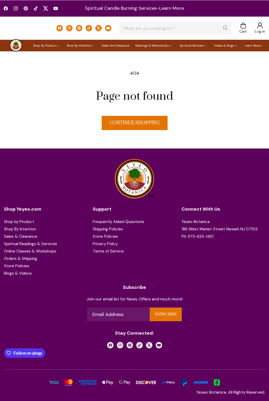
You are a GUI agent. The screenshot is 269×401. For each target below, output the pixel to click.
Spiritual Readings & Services (30, 243)
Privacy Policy (105, 243)
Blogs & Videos (18, 273)
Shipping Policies (108, 229)
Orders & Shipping (20, 258)
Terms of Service (108, 251)
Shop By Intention (20, 229)
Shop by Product (19, 221)
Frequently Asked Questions (118, 221)
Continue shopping (135, 123)
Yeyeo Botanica (196, 221)
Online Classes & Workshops (30, 251)
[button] (243, 28)
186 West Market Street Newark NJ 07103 (220, 229)
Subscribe (166, 314)
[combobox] (175, 28)
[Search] (225, 28)
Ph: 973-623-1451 (198, 236)
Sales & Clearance (20, 236)
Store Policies (16, 266)
